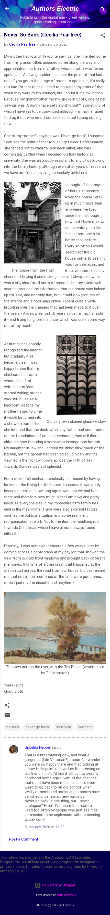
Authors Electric (55, 8)
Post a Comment (23, 839)
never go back (37, 727)
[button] (103, 36)
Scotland (85, 727)
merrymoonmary (66, 895)
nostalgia (63, 727)
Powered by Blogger (58, 885)
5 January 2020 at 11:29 (44, 827)
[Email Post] (7, 717)
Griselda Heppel (38, 747)
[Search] (103, 10)
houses (12, 727)
